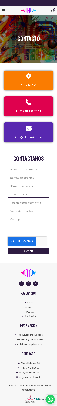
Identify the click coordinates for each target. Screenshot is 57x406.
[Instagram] (21, 283)
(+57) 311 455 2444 (28, 111)
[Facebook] (28, 283)
